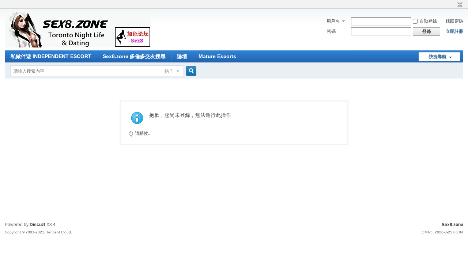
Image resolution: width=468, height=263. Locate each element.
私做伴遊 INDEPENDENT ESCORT (51, 56)
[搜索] (190, 71)
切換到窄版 (459, 5)
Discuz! (37, 224)
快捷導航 (437, 56)
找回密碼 (454, 21)
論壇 (182, 56)
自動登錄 (428, 21)
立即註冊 (454, 31)
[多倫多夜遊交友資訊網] (78, 46)
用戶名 (333, 21)
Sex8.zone (452, 224)
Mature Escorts (217, 56)
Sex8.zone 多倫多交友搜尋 (134, 56)
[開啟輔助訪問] (453, 5)
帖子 (169, 71)
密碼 (331, 31)
